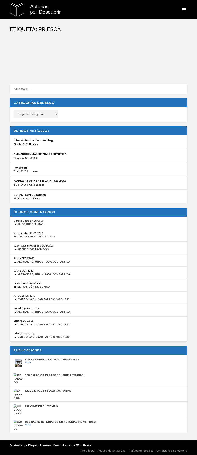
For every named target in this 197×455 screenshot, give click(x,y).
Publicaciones (36, 184)
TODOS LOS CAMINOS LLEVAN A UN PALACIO (50, 45)
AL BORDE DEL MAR (30, 224)
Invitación (20, 167)
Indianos (33, 171)
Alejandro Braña (27, 51)
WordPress (83, 445)
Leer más (23, 67)
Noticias (33, 144)
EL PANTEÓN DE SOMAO (30, 194)
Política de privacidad (112, 450)
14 (82, 51)
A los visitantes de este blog (33, 140)
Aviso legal (87, 450)
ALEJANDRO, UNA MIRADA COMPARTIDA (40, 153)
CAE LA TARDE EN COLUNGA (36, 236)
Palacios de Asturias (66, 51)
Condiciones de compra (171, 450)
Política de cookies (141, 450)
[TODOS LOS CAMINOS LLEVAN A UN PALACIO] (80, 37)
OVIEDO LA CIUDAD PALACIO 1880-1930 (40, 181)
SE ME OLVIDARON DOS (33, 249)
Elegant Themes (39, 445)
